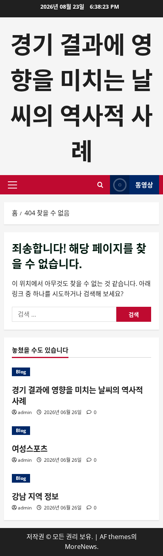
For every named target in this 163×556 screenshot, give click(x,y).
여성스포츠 (29, 448)
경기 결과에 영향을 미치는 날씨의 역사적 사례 (81, 96)
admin (25, 412)
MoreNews (81, 546)
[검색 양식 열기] (100, 184)
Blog (21, 371)
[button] (12, 185)
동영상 (144, 184)
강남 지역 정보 (35, 496)
